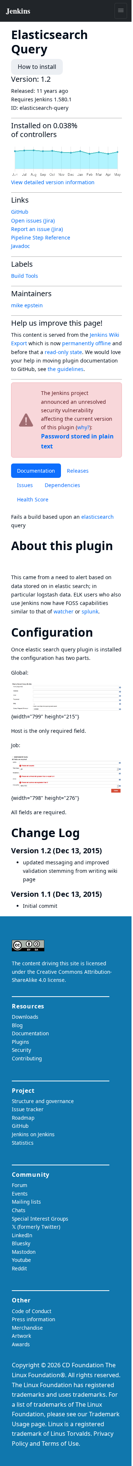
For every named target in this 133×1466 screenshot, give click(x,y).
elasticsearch (97, 516)
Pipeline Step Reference (40, 237)
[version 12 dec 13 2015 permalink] (106, 850)
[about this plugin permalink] (17, 560)
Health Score (32, 499)
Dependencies (62, 485)
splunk (90, 611)
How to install (37, 67)
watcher (64, 611)
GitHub (19, 211)
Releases (78, 470)
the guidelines (65, 368)
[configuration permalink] (99, 632)
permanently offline (86, 343)
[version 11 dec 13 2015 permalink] (106, 894)
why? (83, 427)
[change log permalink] (86, 832)
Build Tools (24, 275)
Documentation (36, 470)
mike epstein (27, 305)
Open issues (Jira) (33, 220)
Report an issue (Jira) (37, 228)
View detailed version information (53, 182)
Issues (25, 485)
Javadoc (20, 245)
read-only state (63, 352)
